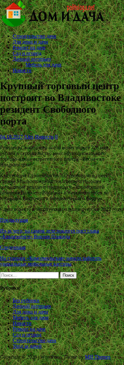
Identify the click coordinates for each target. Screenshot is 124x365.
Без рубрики (26, 300)
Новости (22, 70)
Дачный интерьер (32, 59)
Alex (29, 136)
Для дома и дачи (30, 41)
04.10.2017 (11, 136)
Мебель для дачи (43, 64)
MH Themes (97, 357)
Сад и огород (27, 53)
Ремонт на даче (29, 47)
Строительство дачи (34, 36)
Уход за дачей (27, 346)
